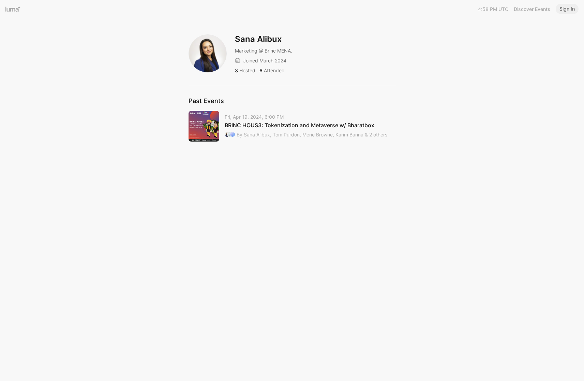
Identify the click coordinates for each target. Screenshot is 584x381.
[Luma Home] (12, 9)
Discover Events (532, 9)
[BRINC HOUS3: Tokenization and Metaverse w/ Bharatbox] (292, 126)
